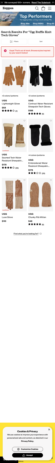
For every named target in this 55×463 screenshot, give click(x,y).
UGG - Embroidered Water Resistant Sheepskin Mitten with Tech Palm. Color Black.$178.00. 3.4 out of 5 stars (40, 147)
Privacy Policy (27, 441)
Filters (16, 41)
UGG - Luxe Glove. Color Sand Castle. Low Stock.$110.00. (14, 202)
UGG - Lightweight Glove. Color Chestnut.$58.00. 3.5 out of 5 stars (14, 87)
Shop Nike (25, 23)
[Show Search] (37, 8)
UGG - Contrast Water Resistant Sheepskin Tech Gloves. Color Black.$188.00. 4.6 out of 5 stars (40, 87)
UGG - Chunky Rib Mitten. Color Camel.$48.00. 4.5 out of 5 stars (40, 202)
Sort (41, 41)
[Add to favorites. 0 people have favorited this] (24, 61)
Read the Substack (41, 2)
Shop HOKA (38, 23)
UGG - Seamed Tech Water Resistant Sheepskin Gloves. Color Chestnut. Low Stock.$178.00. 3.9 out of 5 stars (14, 147)
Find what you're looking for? (26, 234)
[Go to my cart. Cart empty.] (43, 8)
